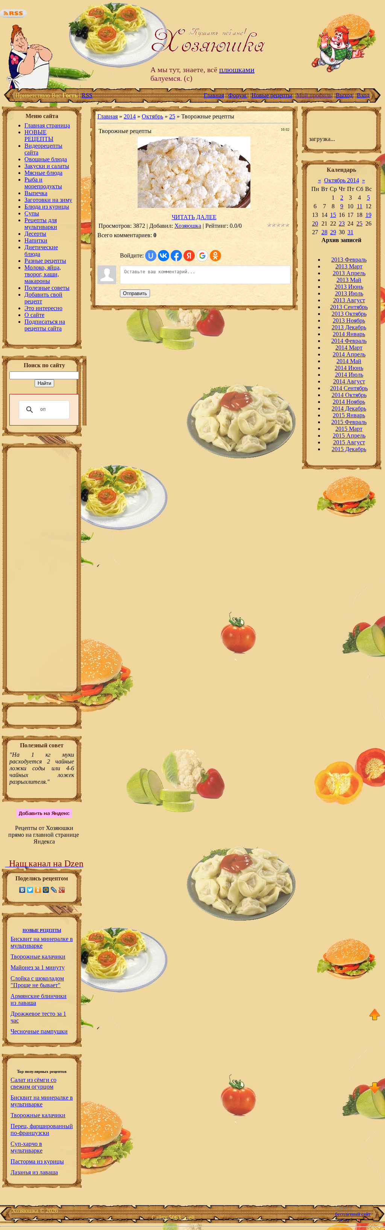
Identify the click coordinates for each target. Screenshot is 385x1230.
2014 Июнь (349, 368)
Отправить (135, 293)
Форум (237, 95)
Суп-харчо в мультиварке (26, 1147)
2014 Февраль (349, 341)
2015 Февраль (349, 422)
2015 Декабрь (349, 449)
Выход (344, 95)
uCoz (343, 1220)
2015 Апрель (349, 435)
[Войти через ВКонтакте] (163, 255)
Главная (214, 95)
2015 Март (348, 429)
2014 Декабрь (349, 408)
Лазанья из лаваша (34, 1172)
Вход (363, 95)
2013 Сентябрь (349, 307)
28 (324, 232)
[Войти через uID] (150, 255)
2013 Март (348, 266)
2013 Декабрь (349, 327)
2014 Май (348, 361)
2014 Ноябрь (349, 401)
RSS (87, 95)
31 (350, 232)
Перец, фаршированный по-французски (42, 1129)
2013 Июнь (349, 286)
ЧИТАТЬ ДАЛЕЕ (194, 217)
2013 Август (349, 300)
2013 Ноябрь (349, 320)
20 (315, 223)
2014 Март (348, 347)
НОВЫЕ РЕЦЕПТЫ (42, 931)
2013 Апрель (349, 273)
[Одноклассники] (38, 890)
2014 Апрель (349, 354)
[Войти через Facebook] (176, 255)
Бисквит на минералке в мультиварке (42, 942)
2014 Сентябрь (349, 388)
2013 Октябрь (349, 314)
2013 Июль (349, 293)
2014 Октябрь (349, 395)
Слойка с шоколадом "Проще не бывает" (37, 981)
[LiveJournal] (54, 890)
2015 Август (349, 442)
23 (342, 223)
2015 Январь (349, 415)
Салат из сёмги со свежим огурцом (33, 1083)
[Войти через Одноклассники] (215, 255)
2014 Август (349, 381)
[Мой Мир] (46, 890)
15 (333, 215)
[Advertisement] (42, 572)
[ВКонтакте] (22, 890)
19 (368, 215)
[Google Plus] (62, 890)
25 (172, 116)
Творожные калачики (38, 956)
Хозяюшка (187, 226)
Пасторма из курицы (37, 1161)
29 (333, 232)
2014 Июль (349, 374)
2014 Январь (349, 334)
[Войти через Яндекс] (189, 255)
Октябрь (152, 116)
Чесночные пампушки (39, 1031)
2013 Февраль (349, 259)
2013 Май (348, 280)
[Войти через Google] (202, 256)
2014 (130, 116)
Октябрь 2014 (341, 180)
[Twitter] (30, 890)
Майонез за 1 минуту (38, 967)
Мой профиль (314, 95)
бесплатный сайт (353, 1214)
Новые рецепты (272, 95)
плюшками (237, 69)
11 (359, 206)
